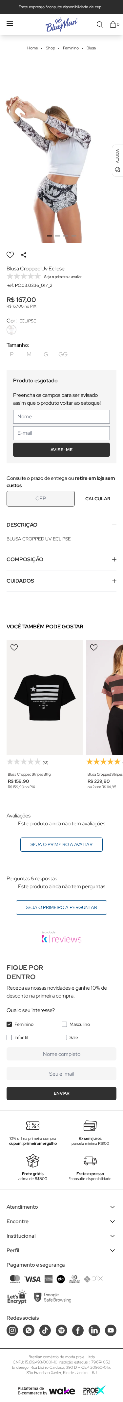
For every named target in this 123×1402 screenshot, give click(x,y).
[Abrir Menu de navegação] (10, 23)
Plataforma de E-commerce (31, 1390)
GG (63, 354)
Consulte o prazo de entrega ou (61, 482)
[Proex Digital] (94, 1390)
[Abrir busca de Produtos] (100, 24)
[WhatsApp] (28, 1330)
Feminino (23, 1024)
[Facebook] (78, 1330)
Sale (74, 1037)
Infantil (21, 1037)
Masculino (80, 1024)
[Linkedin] (94, 1330)
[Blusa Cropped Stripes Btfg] (45, 697)
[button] (49, 235)
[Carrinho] (113, 24)
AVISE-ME (62, 450)
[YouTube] (110, 1330)
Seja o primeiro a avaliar (61, 844)
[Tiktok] (45, 1330)
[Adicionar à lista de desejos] (10, 255)
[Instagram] (12, 1330)
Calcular (97, 499)
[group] (61, 150)
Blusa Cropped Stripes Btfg (29, 774)
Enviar (62, 1093)
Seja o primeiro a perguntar (61, 907)
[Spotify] (61, 1330)
